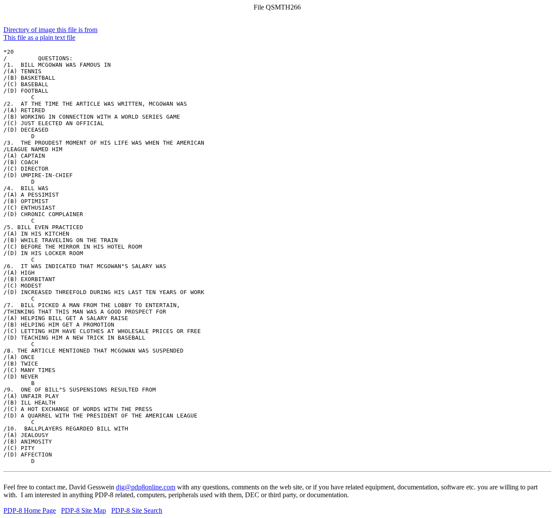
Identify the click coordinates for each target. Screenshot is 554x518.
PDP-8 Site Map (83, 510)
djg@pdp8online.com (145, 487)
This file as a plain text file (39, 37)
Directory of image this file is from (50, 29)
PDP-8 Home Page (29, 510)
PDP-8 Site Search (136, 510)
